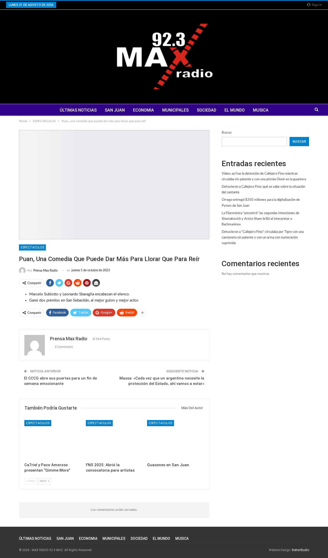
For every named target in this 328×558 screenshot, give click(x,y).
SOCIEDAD (206, 110)
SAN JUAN (115, 110)
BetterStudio (300, 550)
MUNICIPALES (175, 110)
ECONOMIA (143, 110)
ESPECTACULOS (32, 247)
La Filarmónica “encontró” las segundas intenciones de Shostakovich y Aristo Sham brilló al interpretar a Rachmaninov (260, 219)
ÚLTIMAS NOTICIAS (78, 110)
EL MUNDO (234, 110)
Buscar (227, 132)
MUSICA (261, 110)
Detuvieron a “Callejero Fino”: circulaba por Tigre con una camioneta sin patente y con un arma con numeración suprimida (263, 237)
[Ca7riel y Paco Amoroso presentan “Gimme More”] (52, 440)
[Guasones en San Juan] (175, 440)
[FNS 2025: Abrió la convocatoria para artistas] (114, 440)
